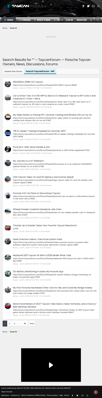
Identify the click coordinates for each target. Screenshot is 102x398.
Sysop (15, 88)
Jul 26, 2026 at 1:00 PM (28, 231)
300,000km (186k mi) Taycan (28, 81)
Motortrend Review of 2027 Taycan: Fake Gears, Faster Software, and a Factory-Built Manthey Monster (55, 305)
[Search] (98, 20)
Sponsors (5, 395)
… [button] (19, 323)
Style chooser (6, 392)
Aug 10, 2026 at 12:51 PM (29, 185)
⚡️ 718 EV (58, 20)
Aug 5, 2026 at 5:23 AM (29, 201)
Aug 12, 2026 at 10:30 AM (29, 153)
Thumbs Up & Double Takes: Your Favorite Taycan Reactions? (45, 225)
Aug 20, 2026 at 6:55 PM (29, 107)
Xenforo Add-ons (58, 388)
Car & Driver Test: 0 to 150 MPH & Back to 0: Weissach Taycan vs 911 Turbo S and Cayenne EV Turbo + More (54, 97)
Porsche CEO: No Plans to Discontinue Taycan (36, 193)
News (10, 20)
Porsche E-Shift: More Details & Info (31, 147)
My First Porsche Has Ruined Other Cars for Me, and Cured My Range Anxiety (52, 287)
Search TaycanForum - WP (40, 71)
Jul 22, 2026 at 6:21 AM (28, 296)
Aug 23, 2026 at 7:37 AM (29, 88)
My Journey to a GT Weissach (28, 160)
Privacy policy (52, 395)
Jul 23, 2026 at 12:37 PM (29, 280)
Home (66, 395)
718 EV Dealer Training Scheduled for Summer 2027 (39, 131)
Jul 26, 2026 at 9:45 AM (29, 247)
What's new (43, 20)
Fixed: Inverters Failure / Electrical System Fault (37, 239)
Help (61, 395)
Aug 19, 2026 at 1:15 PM (28, 123)
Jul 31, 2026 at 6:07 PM (28, 218)
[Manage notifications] (96, 392)
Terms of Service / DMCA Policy (33, 395)
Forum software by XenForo (22, 388)
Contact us (15, 395)
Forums (26, 20)
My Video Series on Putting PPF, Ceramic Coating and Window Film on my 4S (52, 114)
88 (25, 323)
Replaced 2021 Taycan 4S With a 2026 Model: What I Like (42, 255)
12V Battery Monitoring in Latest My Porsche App (38, 271)
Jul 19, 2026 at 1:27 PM (28, 315)
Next (31, 323)
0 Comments (46, 88)
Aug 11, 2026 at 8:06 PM (28, 169)
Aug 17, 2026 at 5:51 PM (28, 139)
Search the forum (13, 71)
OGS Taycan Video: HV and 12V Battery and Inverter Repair (43, 177)
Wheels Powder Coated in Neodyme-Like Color (37, 209)
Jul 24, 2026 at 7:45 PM (29, 264)
